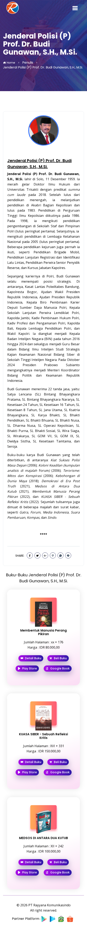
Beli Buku (60, 658)
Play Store (29, 668)
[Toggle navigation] (75, 8)
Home (10, 63)
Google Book (59, 668)
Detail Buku (32, 658)
